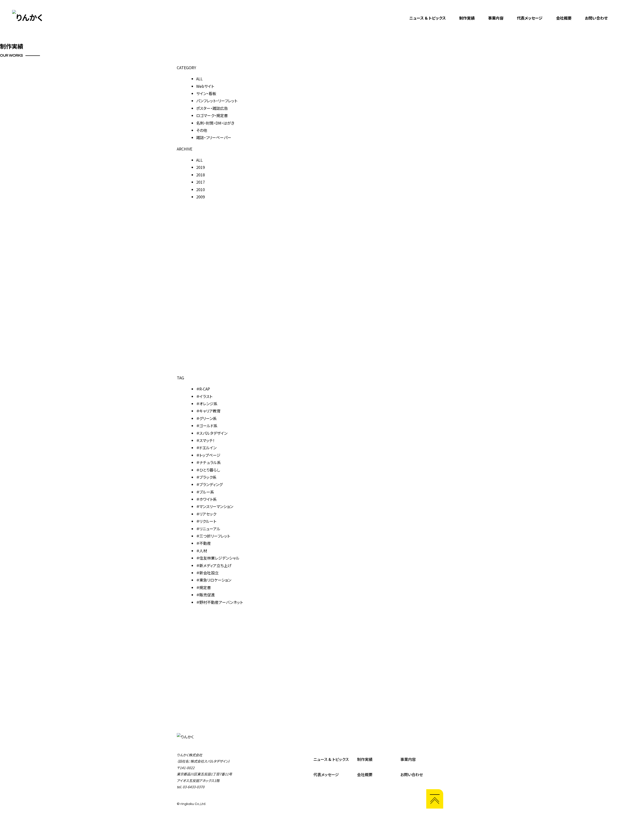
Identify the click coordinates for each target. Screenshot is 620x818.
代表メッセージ (529, 18)
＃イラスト (204, 396)
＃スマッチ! (205, 440)
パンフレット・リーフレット (216, 101)
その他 (201, 130)
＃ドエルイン (206, 447)
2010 (200, 189)
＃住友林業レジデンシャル (218, 558)
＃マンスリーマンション (214, 506)
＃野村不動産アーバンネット (219, 602)
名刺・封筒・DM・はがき (215, 123)
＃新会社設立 (207, 573)
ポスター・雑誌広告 (212, 108)
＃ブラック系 (206, 477)
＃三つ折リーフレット (213, 536)
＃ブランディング (209, 484)
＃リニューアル (208, 529)
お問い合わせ (596, 18)
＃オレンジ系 (206, 403)
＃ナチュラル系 (208, 462)
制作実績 (467, 18)
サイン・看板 (206, 93)
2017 (200, 182)
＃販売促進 (205, 595)
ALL (199, 79)
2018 (200, 175)
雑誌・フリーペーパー (213, 137)
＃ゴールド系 (206, 425)
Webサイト (205, 86)
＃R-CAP (203, 389)
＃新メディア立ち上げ (214, 565)
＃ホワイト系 (206, 499)
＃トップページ (208, 455)
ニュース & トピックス (427, 18)
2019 (200, 167)
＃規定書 (203, 587)
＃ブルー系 (205, 492)
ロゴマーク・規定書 (212, 115)
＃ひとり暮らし (208, 470)
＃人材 (201, 551)
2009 (200, 197)
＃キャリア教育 (208, 411)
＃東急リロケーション (213, 580)
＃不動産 (203, 543)
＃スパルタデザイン (211, 433)
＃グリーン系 (206, 418)
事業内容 (496, 18)
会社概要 (564, 18)
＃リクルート (206, 521)
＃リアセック (206, 514)
